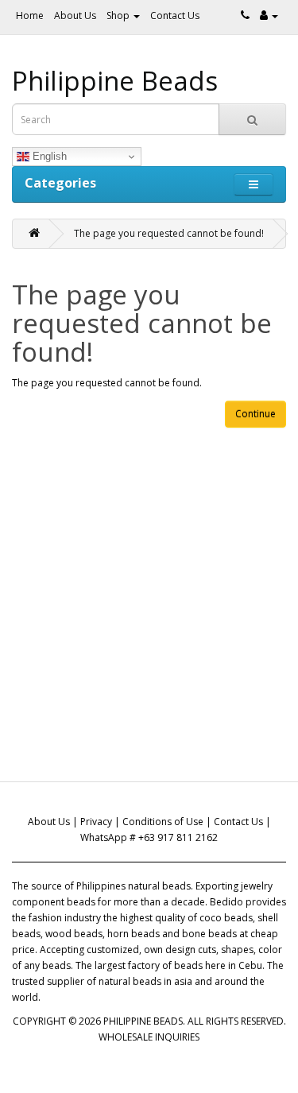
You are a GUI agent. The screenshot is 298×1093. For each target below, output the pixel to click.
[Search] (252, 119)
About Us (75, 15)
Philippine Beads (115, 81)
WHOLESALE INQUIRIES (149, 1037)
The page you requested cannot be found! (169, 233)
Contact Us (174, 15)
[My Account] (269, 15)
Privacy (96, 821)
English (48, 156)
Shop (119, 15)
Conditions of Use (162, 821)
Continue (255, 414)
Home (30, 15)
